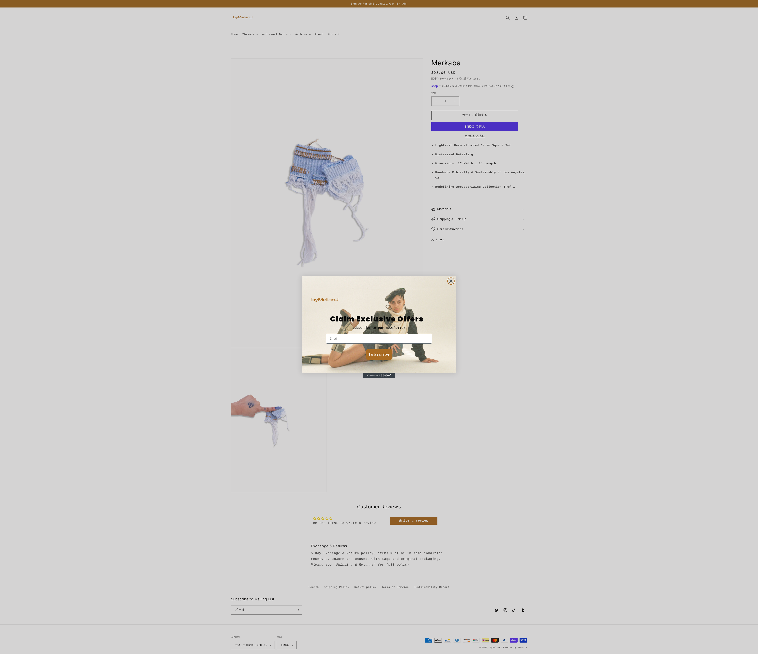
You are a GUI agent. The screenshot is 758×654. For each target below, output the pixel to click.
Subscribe (379, 354)
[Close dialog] (450, 281)
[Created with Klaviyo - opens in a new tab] (379, 375)
